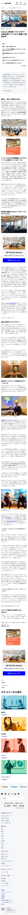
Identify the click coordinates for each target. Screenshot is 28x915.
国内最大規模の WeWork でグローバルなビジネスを (13, 54)
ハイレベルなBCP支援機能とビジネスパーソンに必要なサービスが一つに (13, 50)
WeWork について (6, 813)
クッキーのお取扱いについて (6, 902)
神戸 (2, 843)
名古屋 (3, 841)
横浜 (2, 831)
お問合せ (3, 904)
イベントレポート (5, 885)
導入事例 (3, 878)
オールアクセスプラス (7, 861)
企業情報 (3, 890)
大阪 (2, 834)
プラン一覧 (4, 851)
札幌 (2, 836)
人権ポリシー (3, 894)
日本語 (4, 798)
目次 (3, 43)
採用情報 (3, 896)
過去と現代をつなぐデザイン (8, 57)
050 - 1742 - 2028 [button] (15, 805)
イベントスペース (5, 865)
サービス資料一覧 (5, 823)
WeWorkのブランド (6, 816)
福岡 (2, 848)
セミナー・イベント (6, 869)
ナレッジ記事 (4, 883)
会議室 (3, 863)
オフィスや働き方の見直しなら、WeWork (11, 63)
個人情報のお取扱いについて (6, 900)
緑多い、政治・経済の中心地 (8, 46)
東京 (2, 829)
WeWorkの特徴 (5, 820)
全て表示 (24, 65)
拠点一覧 (3, 826)
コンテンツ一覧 (5, 875)
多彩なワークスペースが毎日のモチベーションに (13, 60)
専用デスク (4, 859)
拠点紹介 (3, 881)
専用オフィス (4, 854)
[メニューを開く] (2, 3)
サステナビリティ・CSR (5, 892)
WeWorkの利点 (5, 818)
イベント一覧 (4, 872)
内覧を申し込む (5, 626)
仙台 (2, 838)
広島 (2, 845)
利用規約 (3, 898)
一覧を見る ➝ (4, 715)
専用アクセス (4, 856)
